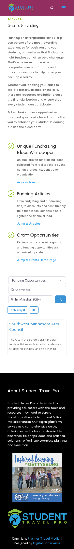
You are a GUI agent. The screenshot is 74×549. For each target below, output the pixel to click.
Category (17, 310)
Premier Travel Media (44, 538)
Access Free (26, 182)
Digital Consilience (46, 543)
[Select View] (34, 310)
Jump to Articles (29, 223)
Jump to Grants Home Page (36, 260)
